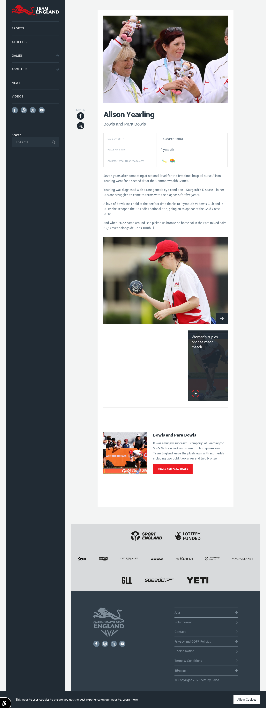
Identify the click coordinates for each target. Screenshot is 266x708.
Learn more (130, 699)
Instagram (24, 110)
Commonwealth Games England (35, 10)
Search (16, 135)
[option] (165, 280)
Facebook (15, 110)
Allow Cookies (246, 699)
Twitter (33, 110)
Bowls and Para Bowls (173, 468)
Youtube (42, 110)
